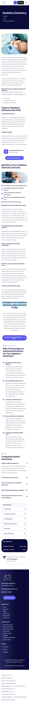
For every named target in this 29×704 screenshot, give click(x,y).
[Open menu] (26, 2)
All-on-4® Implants (8, 627)
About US (5, 609)
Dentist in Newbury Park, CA (8, 688)
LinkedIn (5, 649)
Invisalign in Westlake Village (8, 699)
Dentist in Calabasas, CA (7, 678)
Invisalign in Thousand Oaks (20, 697)
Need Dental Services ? (16, 150)
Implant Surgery (7, 633)
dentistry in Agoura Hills (7, 59)
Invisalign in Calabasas (6, 697)
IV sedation (4, 117)
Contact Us (6, 617)
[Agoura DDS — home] (3, 2)
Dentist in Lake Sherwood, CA (8, 694)
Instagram (5, 652)
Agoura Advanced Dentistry (10, 78)
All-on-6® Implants (8, 629)
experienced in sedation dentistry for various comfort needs (14, 369)
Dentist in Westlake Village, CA (8, 683)
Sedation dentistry (6, 269)
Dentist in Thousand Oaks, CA (8, 680)
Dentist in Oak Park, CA (6, 686)
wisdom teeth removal (10, 102)
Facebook (5, 647)
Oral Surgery (6, 631)
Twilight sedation (6, 136)
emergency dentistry (9, 100)
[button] (14, 463)
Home (5, 16)
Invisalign (5, 635)
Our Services (6, 613)
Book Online (20, 2)
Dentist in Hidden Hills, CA (20, 686)
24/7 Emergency (12, 559)
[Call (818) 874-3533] (15, 2)
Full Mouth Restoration (9, 637)
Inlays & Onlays (7, 639)
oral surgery (7, 98)
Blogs (4, 611)
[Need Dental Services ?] (6, 151)
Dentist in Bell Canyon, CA (7, 691)
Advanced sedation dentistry (9, 249)
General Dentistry (8, 625)
